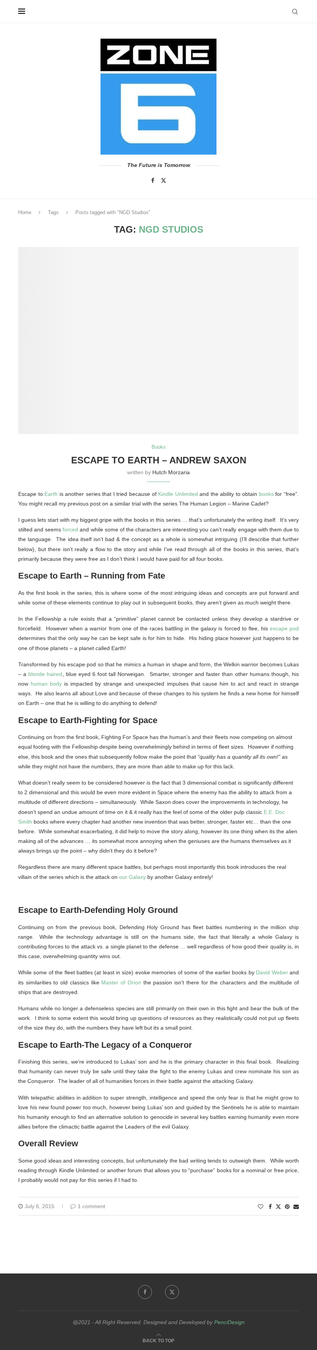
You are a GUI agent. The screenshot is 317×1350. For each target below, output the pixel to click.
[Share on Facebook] (270, 1207)
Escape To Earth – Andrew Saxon (158, 460)
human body (46, 684)
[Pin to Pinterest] (287, 1207)
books (266, 494)
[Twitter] (163, 180)
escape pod (284, 628)
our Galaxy (132, 877)
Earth (51, 494)
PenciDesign (229, 1322)
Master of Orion (121, 982)
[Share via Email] (296, 1207)
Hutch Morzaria (171, 472)
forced (70, 529)
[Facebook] (152, 180)
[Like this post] (260, 1207)
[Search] (295, 11)
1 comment (91, 1206)
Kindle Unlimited (178, 494)
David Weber (272, 972)
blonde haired (45, 674)
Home (24, 212)
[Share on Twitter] (278, 1206)
